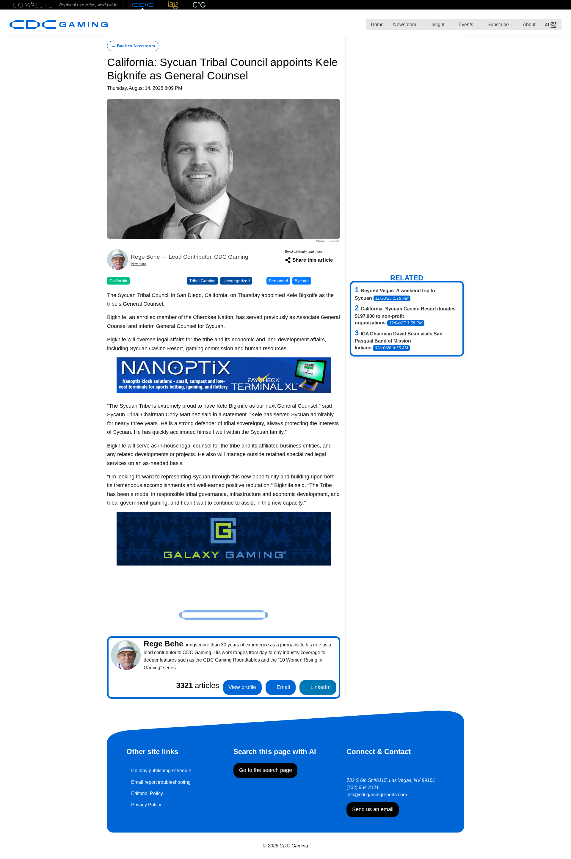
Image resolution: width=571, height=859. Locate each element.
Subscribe (497, 24)
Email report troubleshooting (161, 782)
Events (465, 24)
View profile (242, 687)
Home (377, 24)
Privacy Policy (146, 804)
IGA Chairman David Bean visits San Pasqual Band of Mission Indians (399, 340)
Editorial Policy (147, 793)
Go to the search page (265, 770)
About (528, 24)
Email (282, 687)
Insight (436, 24)
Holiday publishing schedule (161, 770)
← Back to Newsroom (133, 46)
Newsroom (404, 24)
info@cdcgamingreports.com (376, 794)
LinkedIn (320, 687)
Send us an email (372, 809)
